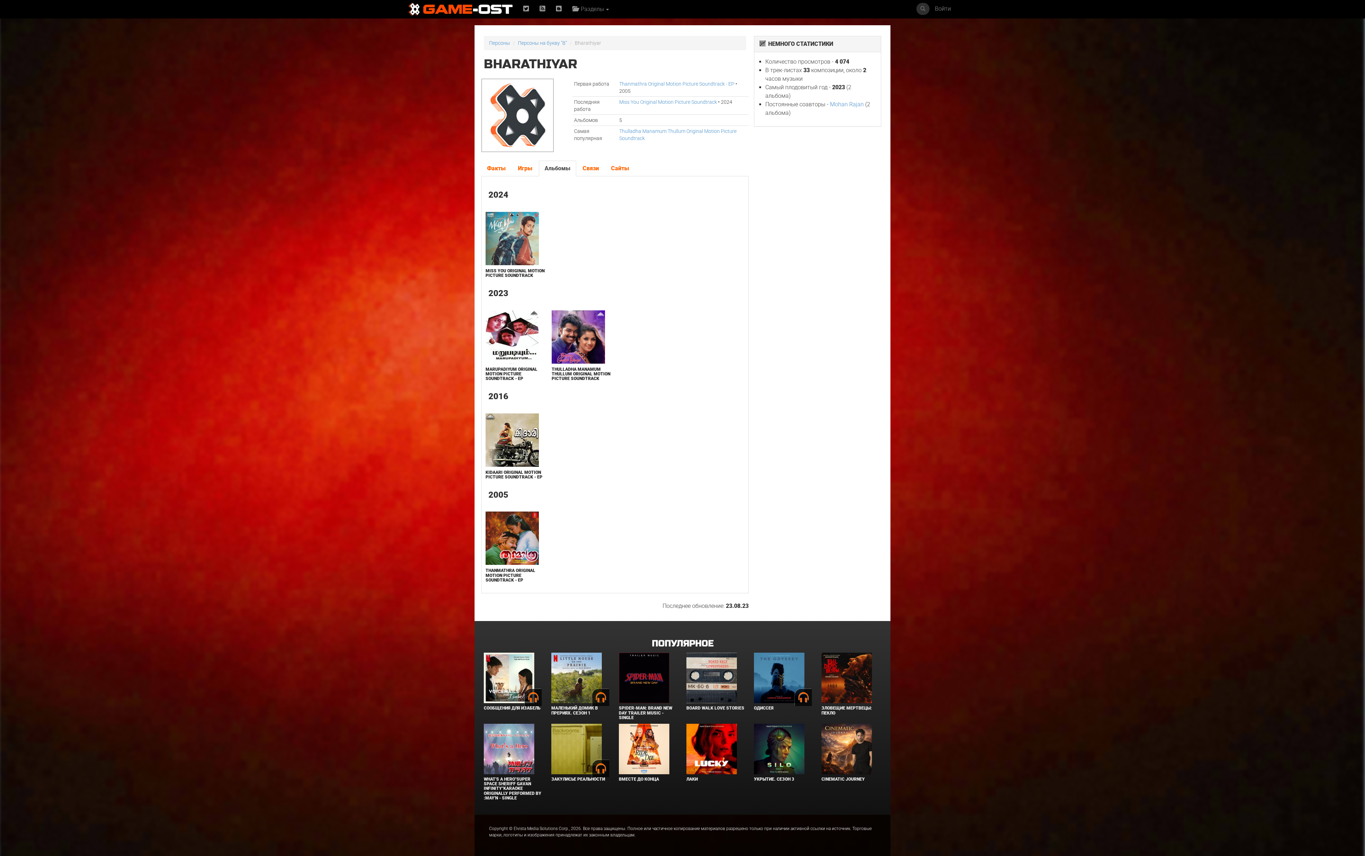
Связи (591, 168)
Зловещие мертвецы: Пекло (846, 710)
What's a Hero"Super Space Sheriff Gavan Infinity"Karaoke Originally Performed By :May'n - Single (512, 789)
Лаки (692, 779)
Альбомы (558, 168)
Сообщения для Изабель (512, 708)
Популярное (682, 643)
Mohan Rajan (847, 104)
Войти (943, 8)
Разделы (591, 9)
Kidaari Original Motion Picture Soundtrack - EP (514, 475)
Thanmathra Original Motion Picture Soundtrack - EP (676, 84)
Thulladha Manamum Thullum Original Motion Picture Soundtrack (581, 374)
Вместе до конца (639, 779)
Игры (525, 168)
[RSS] (542, 9)
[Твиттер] (526, 9)
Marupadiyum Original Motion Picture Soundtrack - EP (511, 374)
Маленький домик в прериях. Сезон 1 (574, 710)
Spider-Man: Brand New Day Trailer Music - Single (645, 713)
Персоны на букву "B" (542, 43)
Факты (496, 168)
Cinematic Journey (843, 779)
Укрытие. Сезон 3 (774, 779)
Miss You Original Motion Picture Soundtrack (668, 102)
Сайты (620, 168)
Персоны (499, 43)
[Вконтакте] (559, 9)
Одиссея (764, 708)
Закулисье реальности (578, 779)
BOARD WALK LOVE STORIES (715, 708)
